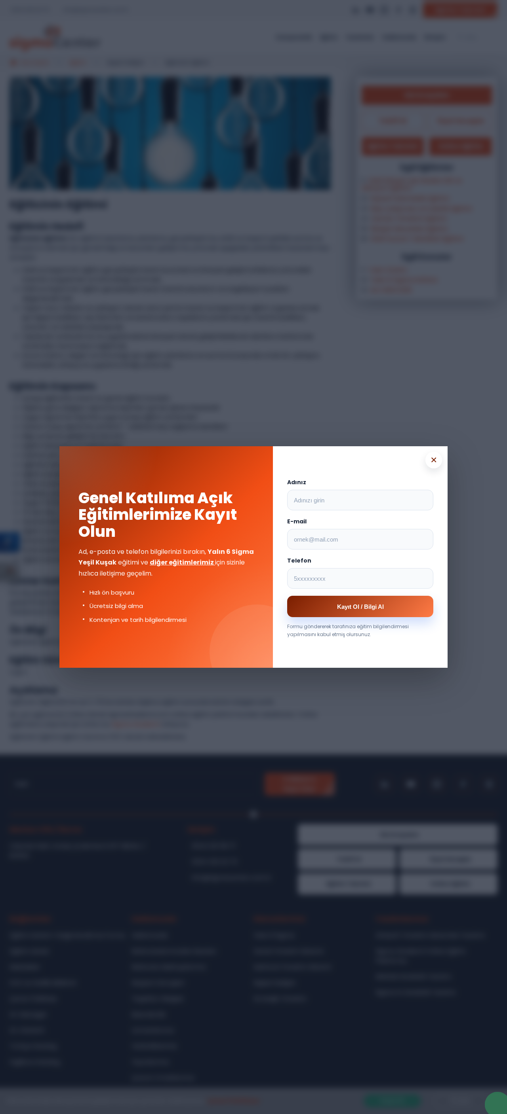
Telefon (299, 561)
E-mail (297, 521)
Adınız (296, 482)
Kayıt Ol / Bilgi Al (360, 606)
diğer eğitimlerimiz (182, 562)
